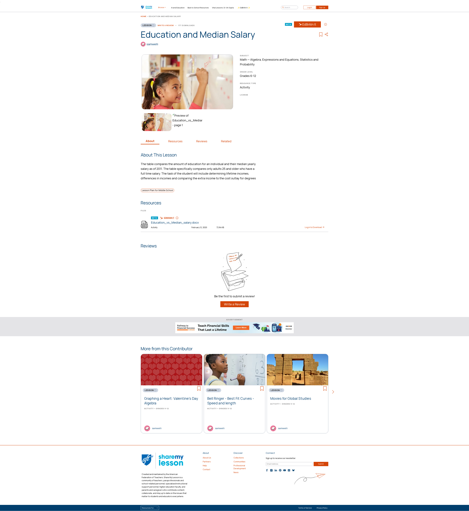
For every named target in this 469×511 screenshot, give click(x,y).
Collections (239, 457)
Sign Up (322, 7)
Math (243, 59)
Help (205, 465)
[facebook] (267, 470)
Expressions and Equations (280, 59)
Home (143, 16)
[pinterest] (280, 470)
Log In (309, 7)
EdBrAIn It (309, 24)
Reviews (201, 141)
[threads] (289, 470)
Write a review (166, 25)
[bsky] (293, 470)
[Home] (147, 7)
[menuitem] (156, 122)
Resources (175, 141)
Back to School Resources (198, 7)
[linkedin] (276, 470)
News (236, 472)
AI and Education (178, 7)
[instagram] (271, 470)
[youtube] (284, 470)
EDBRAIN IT (169, 218)
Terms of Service (305, 508)
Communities (239, 461)
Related (226, 141)
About (150, 141)
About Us (207, 457)
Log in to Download (313, 227)
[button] (334, 392)
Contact (206, 469)
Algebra (255, 59)
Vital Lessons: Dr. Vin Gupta (223, 7)
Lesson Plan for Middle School (157, 190)
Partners (207, 461)
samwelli (152, 44)
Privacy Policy (322, 508)
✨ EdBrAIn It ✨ (244, 7)
